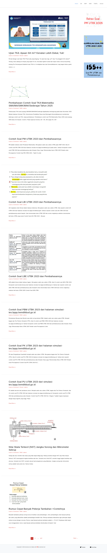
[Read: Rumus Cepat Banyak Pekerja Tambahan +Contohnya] (19, 504)
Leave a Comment (14, 55)
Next (76, 538)
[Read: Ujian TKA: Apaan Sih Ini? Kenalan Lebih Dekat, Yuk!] (39, 48)
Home (76, 3)
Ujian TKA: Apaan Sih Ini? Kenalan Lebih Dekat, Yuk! (36, 53)
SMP (85, 3)
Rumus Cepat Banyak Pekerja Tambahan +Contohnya (37, 509)
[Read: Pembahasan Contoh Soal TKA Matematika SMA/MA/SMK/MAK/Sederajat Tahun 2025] (19, 98)
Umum (101, 3)
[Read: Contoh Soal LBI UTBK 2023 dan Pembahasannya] (29, 197)
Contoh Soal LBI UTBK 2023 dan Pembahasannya (35, 202)
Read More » (12, 71)
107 (41, 538)
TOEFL (96, 3)
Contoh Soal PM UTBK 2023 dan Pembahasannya (35, 139)
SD (81, 3)
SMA (90, 3)
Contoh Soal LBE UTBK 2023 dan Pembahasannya (35, 276)
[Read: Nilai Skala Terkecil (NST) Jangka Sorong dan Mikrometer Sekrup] (33, 442)
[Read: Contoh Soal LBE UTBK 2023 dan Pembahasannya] (27, 271)
